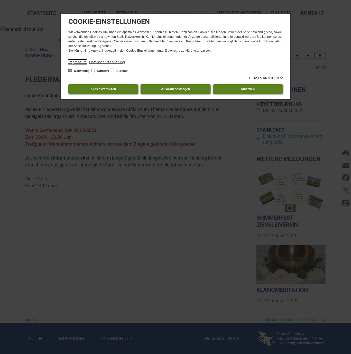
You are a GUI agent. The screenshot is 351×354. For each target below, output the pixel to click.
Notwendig (81, 71)
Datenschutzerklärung (107, 62)
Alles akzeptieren (103, 89)
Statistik (122, 71)
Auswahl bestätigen (175, 89)
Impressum (77, 62)
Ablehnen (248, 89)
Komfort (103, 71)
